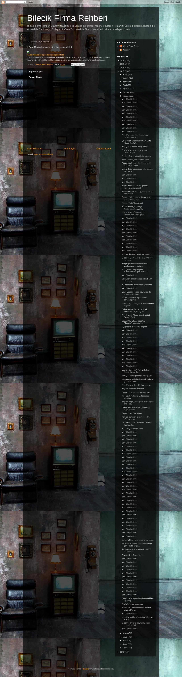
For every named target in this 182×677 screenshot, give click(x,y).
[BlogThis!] (75, 64)
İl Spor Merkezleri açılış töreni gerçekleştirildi (45, 55)
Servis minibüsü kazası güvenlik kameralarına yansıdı (135, 187)
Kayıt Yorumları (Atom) (43, 154)
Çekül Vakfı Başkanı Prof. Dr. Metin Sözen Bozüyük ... (136, 142)
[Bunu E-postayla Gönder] (72, 64)
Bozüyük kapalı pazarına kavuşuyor (136, 376)
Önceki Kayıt (103, 148)
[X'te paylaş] (77, 64)
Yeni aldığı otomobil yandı (132, 428)
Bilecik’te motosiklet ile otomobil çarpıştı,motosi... (135, 136)
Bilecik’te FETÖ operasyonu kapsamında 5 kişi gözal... (134, 213)
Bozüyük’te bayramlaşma (132, 604)
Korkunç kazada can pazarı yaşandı (137, 254)
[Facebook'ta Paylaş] (80, 64)
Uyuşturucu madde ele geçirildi (134, 327)
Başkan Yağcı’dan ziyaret (132, 203)
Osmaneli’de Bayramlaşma (133, 555)
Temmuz (126, 92)
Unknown (126, 50)
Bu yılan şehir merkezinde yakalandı (137, 285)
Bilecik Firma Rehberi (67, 18)
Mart (125, 640)
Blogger (86, 669)
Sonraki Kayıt (34, 148)
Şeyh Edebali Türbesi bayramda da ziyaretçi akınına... (136, 293)
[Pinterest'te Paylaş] (83, 64)
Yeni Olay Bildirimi (129, 99)
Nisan (125, 637)
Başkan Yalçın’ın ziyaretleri (133, 389)
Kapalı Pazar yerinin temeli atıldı (135, 160)
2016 (122, 652)
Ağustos (126, 89)
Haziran (126, 96)
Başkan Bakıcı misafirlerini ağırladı (136, 156)
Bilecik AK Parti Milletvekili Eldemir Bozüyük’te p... (136, 609)
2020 (122, 60)
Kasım (126, 78)
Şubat (125, 644)
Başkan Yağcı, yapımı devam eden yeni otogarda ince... (136, 198)
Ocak (125, 648)
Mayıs (125, 633)
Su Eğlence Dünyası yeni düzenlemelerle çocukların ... (135, 270)
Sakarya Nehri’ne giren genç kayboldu (137, 540)
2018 (122, 68)
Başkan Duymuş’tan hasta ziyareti (136, 392)
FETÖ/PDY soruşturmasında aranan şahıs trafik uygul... (137, 545)
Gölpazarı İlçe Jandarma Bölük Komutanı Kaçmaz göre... (134, 310)
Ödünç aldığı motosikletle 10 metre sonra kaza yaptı (136, 164)
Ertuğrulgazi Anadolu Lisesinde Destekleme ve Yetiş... (134, 265)
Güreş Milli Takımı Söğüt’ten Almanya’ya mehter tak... (133, 322)
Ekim (125, 82)
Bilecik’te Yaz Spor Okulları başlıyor (137, 385)
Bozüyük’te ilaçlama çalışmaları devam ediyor (135, 151)
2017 (122, 71)
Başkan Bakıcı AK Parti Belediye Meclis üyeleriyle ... (135, 371)
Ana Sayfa (69, 148)
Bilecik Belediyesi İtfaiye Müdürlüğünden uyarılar (132, 208)
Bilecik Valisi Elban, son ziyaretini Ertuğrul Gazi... (136, 316)
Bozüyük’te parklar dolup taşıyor (135, 147)
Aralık (125, 74)
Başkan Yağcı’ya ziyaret (132, 413)
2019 (122, 64)
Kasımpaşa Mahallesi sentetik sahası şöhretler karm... (137, 380)
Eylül (125, 85)
